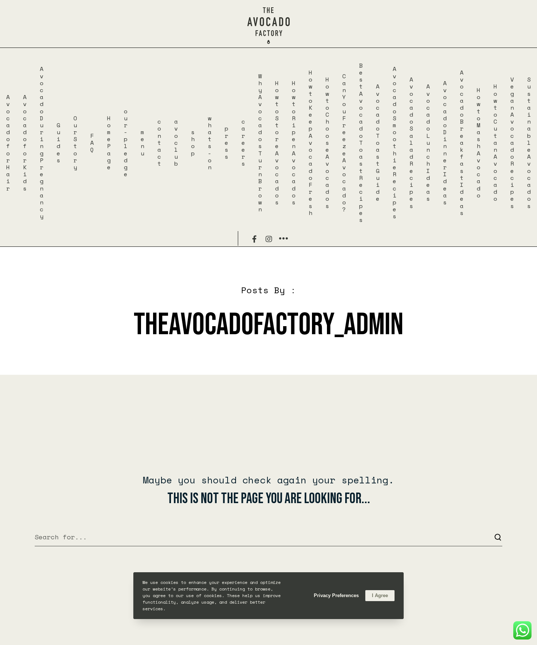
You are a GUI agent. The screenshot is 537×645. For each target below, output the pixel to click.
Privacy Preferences (336, 595)
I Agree (380, 595)
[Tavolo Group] (283, 238)
